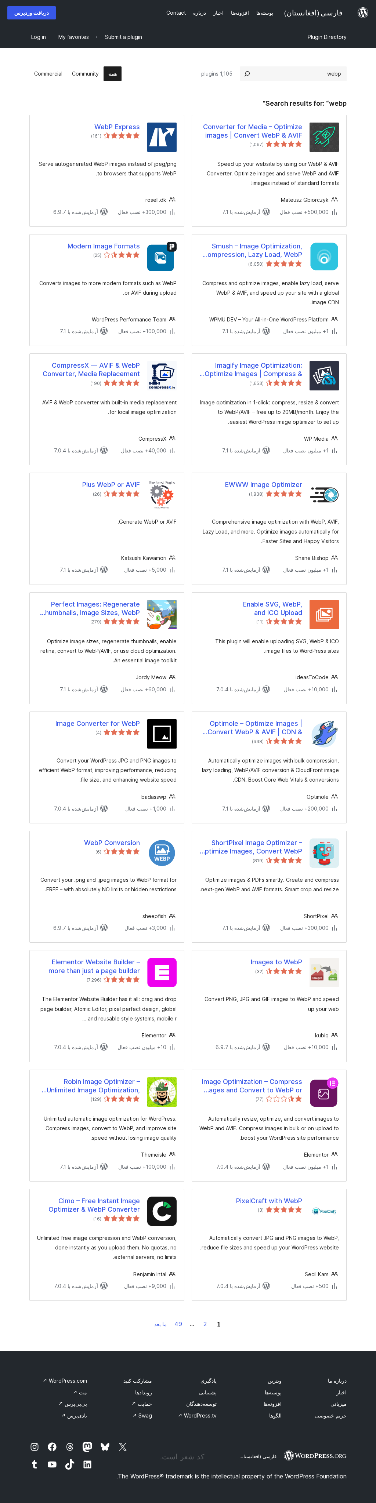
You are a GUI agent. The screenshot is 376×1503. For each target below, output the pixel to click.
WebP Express (117, 127)
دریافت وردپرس (31, 13)
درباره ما (337, 1381)
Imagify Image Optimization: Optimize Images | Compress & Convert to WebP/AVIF (253, 369)
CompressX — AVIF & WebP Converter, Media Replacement (91, 369)
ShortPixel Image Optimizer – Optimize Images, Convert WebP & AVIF (251, 847)
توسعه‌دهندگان (201, 1404)
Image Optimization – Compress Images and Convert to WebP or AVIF (252, 1086)
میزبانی (338, 1404)
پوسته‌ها (273, 1392)
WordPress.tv (197, 1415)
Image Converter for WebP (97, 723)
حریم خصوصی (331, 1415)
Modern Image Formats (104, 246)
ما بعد (160, 1324)
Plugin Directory (327, 37)
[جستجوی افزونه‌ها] (247, 73)
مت (80, 1392)
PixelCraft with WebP (269, 1201)
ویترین (275, 1381)
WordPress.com (65, 1381)
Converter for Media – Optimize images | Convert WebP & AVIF (252, 131)
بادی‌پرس (74, 1415)
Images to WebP (276, 962)
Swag (142, 1415)
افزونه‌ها (273, 1404)
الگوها (275, 1415)
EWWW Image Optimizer (263, 484)
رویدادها (143, 1392)
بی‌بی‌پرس (72, 1404)
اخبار (341, 1392)
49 (178, 1324)
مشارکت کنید (137, 1381)
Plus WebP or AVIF (111, 484)
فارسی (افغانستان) (257, 1456)
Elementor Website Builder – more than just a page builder (94, 966)
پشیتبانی (208, 1392)
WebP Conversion (112, 843)
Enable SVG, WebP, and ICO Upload (272, 608)
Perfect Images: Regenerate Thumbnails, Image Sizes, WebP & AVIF (90, 608)
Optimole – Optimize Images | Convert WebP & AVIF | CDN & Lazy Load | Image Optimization (253, 728)
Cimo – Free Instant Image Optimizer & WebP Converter (94, 1205)
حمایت (141, 1404)
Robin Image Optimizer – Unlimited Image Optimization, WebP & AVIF (93, 1086)
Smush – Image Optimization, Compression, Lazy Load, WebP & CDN (252, 250)
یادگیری (208, 1381)
